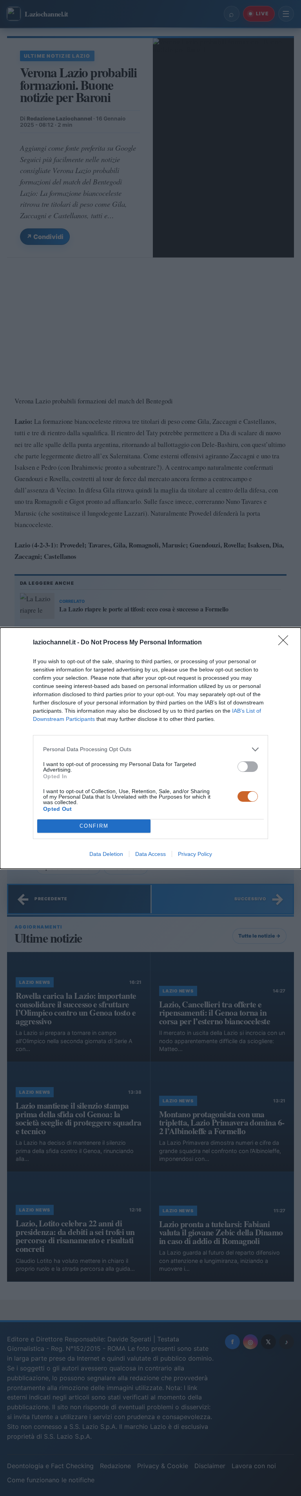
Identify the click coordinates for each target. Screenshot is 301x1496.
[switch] (248, 766)
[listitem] (150, 749)
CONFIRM (94, 826)
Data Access (150, 854)
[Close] (285, 642)
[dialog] (150, 748)
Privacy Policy (195, 854)
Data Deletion (106, 854)
